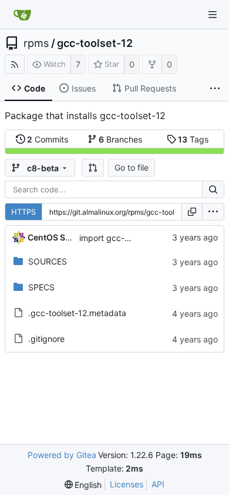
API (157, 484)
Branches (120, 139)
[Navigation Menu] (212, 14)
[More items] (215, 88)
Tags (193, 139)
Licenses (126, 484)
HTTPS (23, 211)
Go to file (131, 167)
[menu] (213, 212)
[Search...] (213, 189)
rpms (36, 43)
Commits (47, 139)
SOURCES (47, 261)
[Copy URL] (192, 212)
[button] (93, 168)
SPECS (41, 287)
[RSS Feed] (15, 64)
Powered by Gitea (62, 455)
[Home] (22, 14)
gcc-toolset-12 (95, 43)
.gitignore (46, 339)
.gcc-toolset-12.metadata (77, 313)
